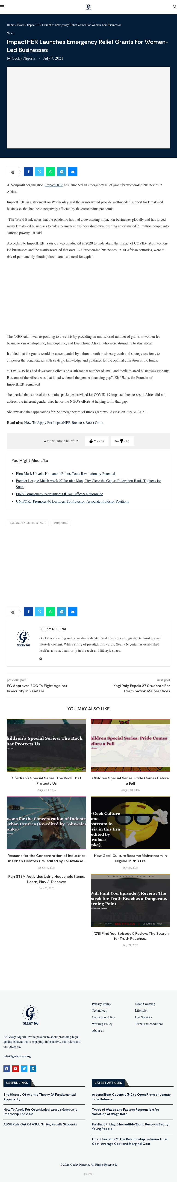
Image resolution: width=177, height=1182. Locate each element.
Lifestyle (141, 1010)
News (20, 25)
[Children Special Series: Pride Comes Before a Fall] (130, 745)
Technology (99, 1010)
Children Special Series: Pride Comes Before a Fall (130, 781)
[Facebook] (6, 1068)
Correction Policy (103, 1017)
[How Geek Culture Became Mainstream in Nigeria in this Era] (130, 822)
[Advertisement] (88, 296)
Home (10, 25)
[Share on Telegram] (61, 171)
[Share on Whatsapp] (50, 171)
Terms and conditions (149, 1023)
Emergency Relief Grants (28, 523)
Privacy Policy (101, 1003)
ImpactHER (54, 184)
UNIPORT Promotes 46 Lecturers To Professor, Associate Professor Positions (72, 501)
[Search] (174, 7)
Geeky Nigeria (23, 58)
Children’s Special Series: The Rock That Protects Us (46, 781)
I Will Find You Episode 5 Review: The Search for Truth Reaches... (130, 936)
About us (98, 1030)
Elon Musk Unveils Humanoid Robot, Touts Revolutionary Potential (65, 473)
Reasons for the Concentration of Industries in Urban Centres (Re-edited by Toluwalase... (47, 858)
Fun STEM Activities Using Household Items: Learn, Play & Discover (46, 879)
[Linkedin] (33, 1068)
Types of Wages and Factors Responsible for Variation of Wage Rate (125, 1111)
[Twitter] (24, 1068)
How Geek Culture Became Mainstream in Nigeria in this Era (130, 858)
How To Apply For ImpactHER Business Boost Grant (63, 422)
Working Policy (102, 1023)
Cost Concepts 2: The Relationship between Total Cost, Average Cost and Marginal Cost (129, 1141)
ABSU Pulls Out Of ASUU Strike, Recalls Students (40, 1124)
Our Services (143, 1017)
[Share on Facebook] (28, 171)
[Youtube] (15, 1068)
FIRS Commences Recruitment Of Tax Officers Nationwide (59, 493)
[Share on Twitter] (39, 171)
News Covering (145, 1003)
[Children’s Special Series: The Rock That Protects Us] (46, 745)
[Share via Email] (72, 171)
